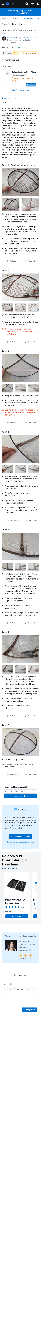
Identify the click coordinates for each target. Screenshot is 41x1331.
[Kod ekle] (14, 989)
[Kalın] (6, 989)
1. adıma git (8, 98)
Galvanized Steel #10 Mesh (24, 72)
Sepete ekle (16, 916)
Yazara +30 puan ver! (22, 836)
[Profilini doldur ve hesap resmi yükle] (25, 955)
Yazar (8, 936)
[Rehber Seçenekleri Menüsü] (38, 18)
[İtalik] (10, 989)
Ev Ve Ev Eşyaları (18, 24)
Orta (16, 53)
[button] (27, 4)
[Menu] (3, 4)
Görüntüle (31, 85)
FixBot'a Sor (14, 261)
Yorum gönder (29, 1010)
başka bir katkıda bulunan (28, 38)
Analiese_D (11, 38)
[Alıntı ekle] (22, 989)
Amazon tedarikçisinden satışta (22, 79)
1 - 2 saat (8, 53)
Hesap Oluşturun (20, 13)
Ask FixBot (19, 796)
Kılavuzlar (15, 18)
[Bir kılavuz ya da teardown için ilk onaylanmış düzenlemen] (30, 955)
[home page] (11, 4)
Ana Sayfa (6, 24)
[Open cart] (32, 4)
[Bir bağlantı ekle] (18, 989)
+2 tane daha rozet (25, 958)
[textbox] (20, 999)
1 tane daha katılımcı (25, 936)
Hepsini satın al (10, 868)
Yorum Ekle (20, 786)
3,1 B (6, 47)
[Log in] (38, 4)
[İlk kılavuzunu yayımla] (21, 955)
